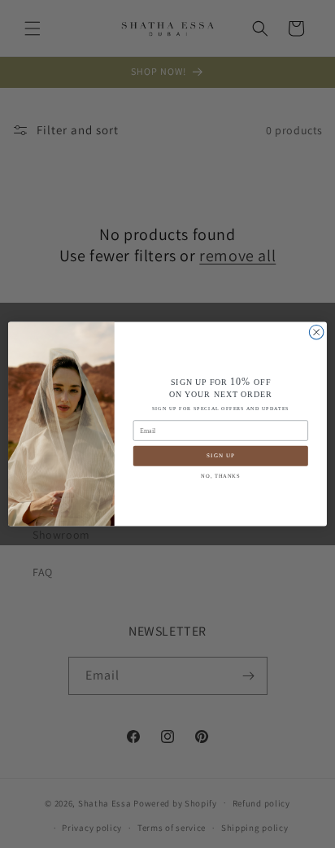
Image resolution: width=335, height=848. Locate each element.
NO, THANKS (220, 476)
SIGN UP (221, 455)
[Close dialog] (316, 332)
